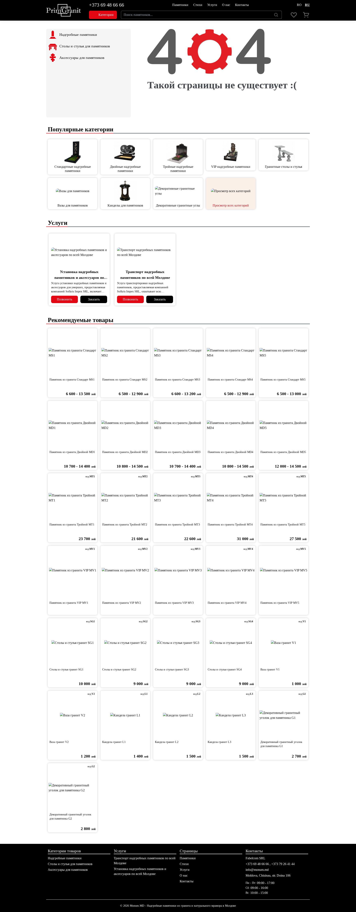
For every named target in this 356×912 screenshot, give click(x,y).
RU (307, 5)
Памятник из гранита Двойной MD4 (230, 452)
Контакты (242, 5)
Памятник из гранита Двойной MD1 (72, 452)
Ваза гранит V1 (270, 669)
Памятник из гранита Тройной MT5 (282, 524)
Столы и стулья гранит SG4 (225, 669)
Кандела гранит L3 (219, 742)
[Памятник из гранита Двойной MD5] (283, 425)
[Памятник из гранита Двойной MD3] (178, 425)
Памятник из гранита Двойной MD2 (125, 452)
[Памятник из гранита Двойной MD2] (125, 425)
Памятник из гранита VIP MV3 (174, 602)
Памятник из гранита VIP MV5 (279, 602)
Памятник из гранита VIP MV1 (68, 602)
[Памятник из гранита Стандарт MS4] (230, 353)
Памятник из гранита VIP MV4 (227, 602)
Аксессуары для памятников (68, 869)
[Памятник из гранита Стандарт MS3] (178, 353)
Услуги (212, 5)
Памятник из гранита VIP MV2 (121, 602)
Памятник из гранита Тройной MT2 (124, 524)
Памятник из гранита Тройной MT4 (230, 524)
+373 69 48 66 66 (106, 5)
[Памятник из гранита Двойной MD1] (72, 425)
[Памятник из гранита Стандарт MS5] (283, 353)
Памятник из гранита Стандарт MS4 (230, 379)
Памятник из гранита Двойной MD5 (283, 452)
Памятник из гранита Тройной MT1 (71, 524)
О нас (226, 5)
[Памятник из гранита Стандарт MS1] (72, 353)
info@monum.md (257, 869)
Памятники (180, 5)
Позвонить (64, 299)
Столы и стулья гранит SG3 (172, 669)
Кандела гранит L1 (114, 742)
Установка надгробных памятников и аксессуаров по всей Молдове (79, 277)
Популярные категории (79, 129)
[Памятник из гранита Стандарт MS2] (125, 353)
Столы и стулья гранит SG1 (66, 669)
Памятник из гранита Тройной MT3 (177, 524)
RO (299, 5)
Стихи (197, 5)
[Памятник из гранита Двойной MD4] (230, 425)
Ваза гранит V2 (59, 742)
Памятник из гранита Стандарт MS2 (124, 379)
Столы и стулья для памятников (70, 864)
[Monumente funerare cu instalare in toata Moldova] (63, 10)
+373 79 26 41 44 (283, 864)
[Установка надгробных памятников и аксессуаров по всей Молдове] (79, 252)
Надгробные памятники (65, 858)
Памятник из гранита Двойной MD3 (177, 452)
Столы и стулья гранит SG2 (119, 669)
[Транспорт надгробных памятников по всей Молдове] (145, 252)
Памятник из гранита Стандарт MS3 (177, 379)
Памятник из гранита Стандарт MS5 (283, 379)
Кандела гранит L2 (166, 742)
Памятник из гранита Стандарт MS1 (72, 379)
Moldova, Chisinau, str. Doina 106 (268, 875)
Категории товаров (64, 851)
